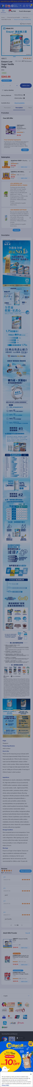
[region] (16, 1079)
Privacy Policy (5, 1085)
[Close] (31, 1074)
